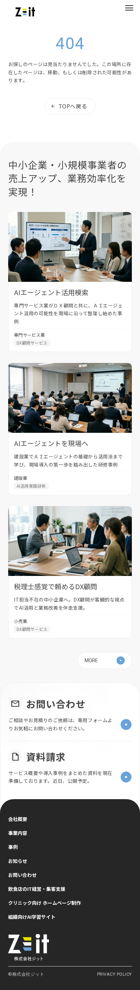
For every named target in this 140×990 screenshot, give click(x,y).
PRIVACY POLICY (114, 974)
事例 (13, 846)
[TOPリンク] (70, 947)
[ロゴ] (25, 11)
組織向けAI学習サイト (31, 916)
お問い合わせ (22, 874)
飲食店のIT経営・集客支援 (36, 888)
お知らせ (17, 860)
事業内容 (17, 832)
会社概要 (17, 819)
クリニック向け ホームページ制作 (44, 902)
